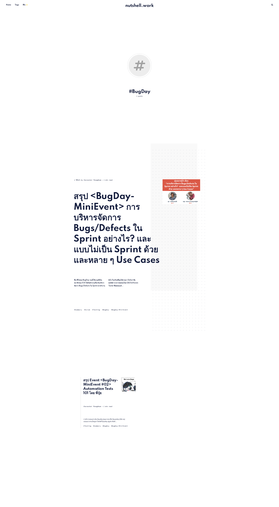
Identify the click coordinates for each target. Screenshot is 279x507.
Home (8, 5)
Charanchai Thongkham (92, 180)
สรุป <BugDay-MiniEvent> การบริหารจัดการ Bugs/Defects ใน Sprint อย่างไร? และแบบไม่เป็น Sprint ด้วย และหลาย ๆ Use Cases (117, 228)
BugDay (106, 310)
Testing (96, 310)
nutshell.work (139, 6)
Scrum (87, 310)
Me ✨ (25, 5)
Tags (17, 5)
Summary (78, 310)
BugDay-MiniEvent (120, 310)
